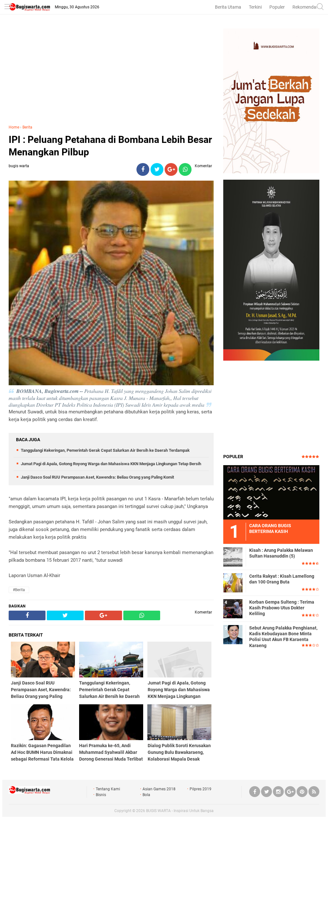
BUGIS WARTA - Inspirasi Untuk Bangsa (180, 811)
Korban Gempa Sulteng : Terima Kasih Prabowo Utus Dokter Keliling (281, 607)
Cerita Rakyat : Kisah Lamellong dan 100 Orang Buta (281, 579)
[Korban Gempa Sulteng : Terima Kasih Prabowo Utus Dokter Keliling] (232, 608)
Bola (146, 795)
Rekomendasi (305, 7)
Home (14, 127)
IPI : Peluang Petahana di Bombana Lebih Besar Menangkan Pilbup (110, 146)
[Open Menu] (8, 7)
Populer (277, 7)
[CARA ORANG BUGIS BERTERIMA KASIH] (271, 492)
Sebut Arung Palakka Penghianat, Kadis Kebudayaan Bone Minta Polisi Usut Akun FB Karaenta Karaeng (283, 636)
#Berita (19, 590)
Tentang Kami (108, 789)
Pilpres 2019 (200, 789)
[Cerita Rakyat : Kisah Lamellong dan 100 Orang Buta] (232, 582)
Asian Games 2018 (159, 789)
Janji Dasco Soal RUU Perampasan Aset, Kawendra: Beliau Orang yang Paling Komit (97, 477)
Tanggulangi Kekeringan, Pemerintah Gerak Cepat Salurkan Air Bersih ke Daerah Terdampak (105, 450)
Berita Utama (228, 7)
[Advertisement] (111, 73)
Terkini (255, 7)
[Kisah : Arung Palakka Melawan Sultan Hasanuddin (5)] (232, 556)
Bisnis (101, 795)
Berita (27, 127)
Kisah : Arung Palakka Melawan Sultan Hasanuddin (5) (281, 553)
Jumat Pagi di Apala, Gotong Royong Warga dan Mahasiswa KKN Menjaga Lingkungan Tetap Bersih (111, 463)
